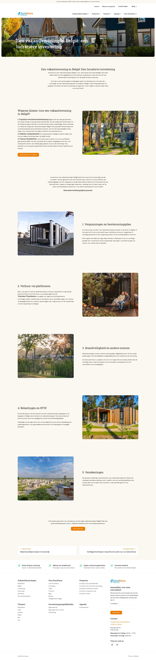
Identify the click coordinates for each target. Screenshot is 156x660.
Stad (19, 610)
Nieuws (51, 596)
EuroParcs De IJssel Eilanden (88, 583)
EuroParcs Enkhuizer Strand (88, 588)
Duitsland (21, 594)
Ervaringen (52, 586)
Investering (52, 612)
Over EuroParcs (54, 583)
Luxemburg (21, 588)
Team (50, 588)
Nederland (21, 583)
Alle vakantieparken (24, 596)
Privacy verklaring (133, 656)
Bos (19, 617)
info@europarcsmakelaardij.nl (120, 622)
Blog (50, 594)
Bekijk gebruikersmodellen (28, 155)
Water (20, 615)
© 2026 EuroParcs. (23, 656)
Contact (96, 6)
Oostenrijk (21, 591)
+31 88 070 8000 (122, 6)
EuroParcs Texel (84, 594)
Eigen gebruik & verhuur (56, 610)
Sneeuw (20, 612)
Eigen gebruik (53, 607)
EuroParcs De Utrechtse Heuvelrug (90, 586)
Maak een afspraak (108, 6)
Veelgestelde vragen (55, 599)
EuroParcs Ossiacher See (87, 591)
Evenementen (83, 607)
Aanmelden (116, 613)
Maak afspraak (78, 529)
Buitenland (21, 607)
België (19, 586)
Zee (19, 620)
